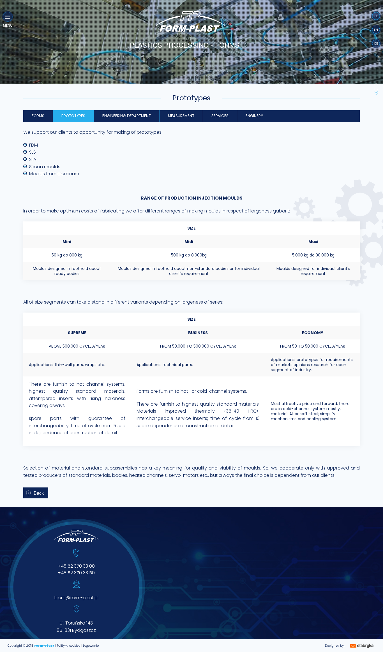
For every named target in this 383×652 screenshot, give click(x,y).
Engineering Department (126, 116)
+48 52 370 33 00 (76, 566)
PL (376, 16)
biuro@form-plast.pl (76, 598)
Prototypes (73, 116)
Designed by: (334, 645)
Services (220, 116)
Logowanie (91, 645)
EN (376, 29)
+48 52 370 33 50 (76, 573)
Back (39, 493)
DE (376, 43)
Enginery (254, 116)
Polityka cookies (68, 645)
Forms (38, 116)
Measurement (181, 116)
